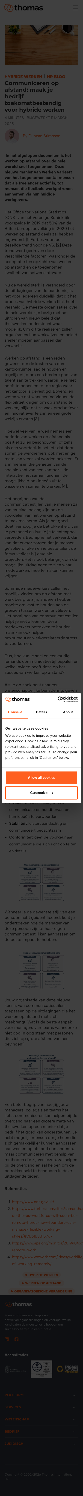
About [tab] (68, 712)
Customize (38, 793)
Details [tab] (41, 712)
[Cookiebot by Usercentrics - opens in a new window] (58, 699)
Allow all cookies (41, 777)
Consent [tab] (15, 712)
